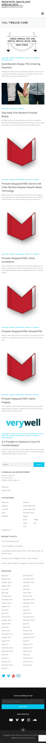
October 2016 (28, 648)
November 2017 (28, 634)
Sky (35, 523)
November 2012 (7, 665)
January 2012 (27, 665)
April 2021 (5, 576)
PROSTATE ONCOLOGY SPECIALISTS (16, 3)
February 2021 (28, 576)
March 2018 (6, 631)
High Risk (23, 433)
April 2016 (5, 658)
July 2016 (5, 655)
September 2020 (28, 582)
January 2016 (6, 661)
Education (5, 487)
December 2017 (7, 634)
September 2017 (28, 637)
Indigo (36, 519)
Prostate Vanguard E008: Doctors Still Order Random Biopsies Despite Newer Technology (22, 187)
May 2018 (26, 627)
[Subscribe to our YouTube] (13, 676)
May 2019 (26, 610)
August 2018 (6, 624)
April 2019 (5, 613)
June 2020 (5, 589)
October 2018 (6, 620)
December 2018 (28, 617)
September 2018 (28, 620)
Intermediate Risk (35, 433)
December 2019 (7, 600)
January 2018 (27, 631)
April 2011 (5, 668)
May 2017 (5, 644)
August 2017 (6, 641)
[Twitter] (22, 720)
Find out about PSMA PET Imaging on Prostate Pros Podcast (23, 563)
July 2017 (26, 641)
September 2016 (7, 651)
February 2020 (7, 596)
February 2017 (28, 644)
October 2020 (6, 582)
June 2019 (5, 610)
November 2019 (28, 600)
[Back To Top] (23, 730)
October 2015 (28, 661)
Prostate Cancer (32, 58)
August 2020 (6, 586)
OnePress (14, 738)
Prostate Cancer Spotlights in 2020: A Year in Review (20, 558)
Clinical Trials (6, 490)
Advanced (5, 433)
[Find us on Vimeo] (8, 676)
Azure (25, 519)
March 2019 (27, 613)
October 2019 (6, 603)
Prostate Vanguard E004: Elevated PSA (22, 331)
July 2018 (26, 624)
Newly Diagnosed (17, 58)
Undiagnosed (7, 60)
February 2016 (28, 658)
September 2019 (28, 603)
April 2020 (5, 593)
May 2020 (26, 589)
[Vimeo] (17, 720)
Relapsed (5, 516)
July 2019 (26, 606)
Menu (42, 13)
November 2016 (7, 648)
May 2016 (26, 655)
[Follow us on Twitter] (3, 676)
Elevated (5, 58)
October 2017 (6, 637)
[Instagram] (28, 720)
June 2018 (5, 627)
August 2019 (6, 606)
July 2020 (26, 586)
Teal (24, 526)
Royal (25, 523)
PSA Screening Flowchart (10, 541)
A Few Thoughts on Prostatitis (12, 546)
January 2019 (6, 617)
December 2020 (28, 579)
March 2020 (27, 593)
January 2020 (27, 596)
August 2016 (27, 651)
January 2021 (6, 579)
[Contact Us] (18, 676)
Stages (25, 516)
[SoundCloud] (35, 720)
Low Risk (5, 435)
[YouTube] (11, 720)
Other (4, 513)
